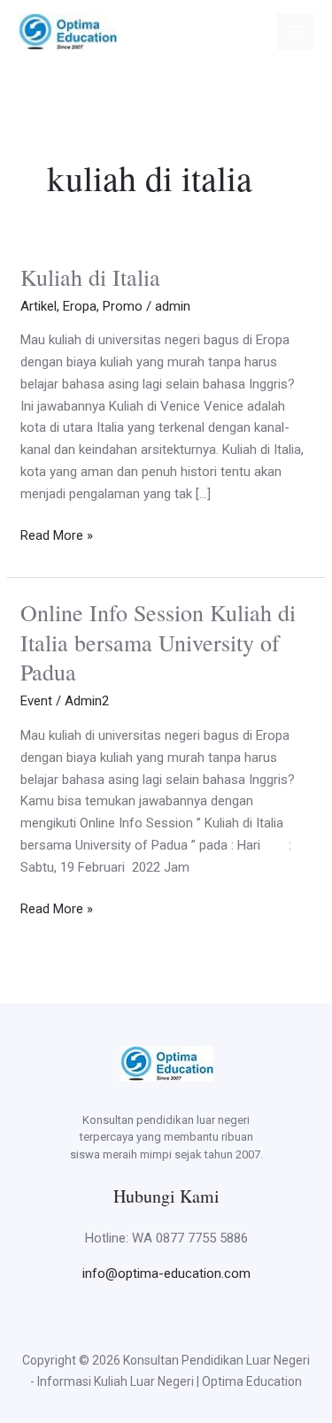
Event (36, 701)
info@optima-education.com (166, 1273)
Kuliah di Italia (90, 277)
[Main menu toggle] (296, 32)
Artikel (38, 306)
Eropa (80, 306)
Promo (123, 306)
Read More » (56, 534)
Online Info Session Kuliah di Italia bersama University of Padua (158, 642)
